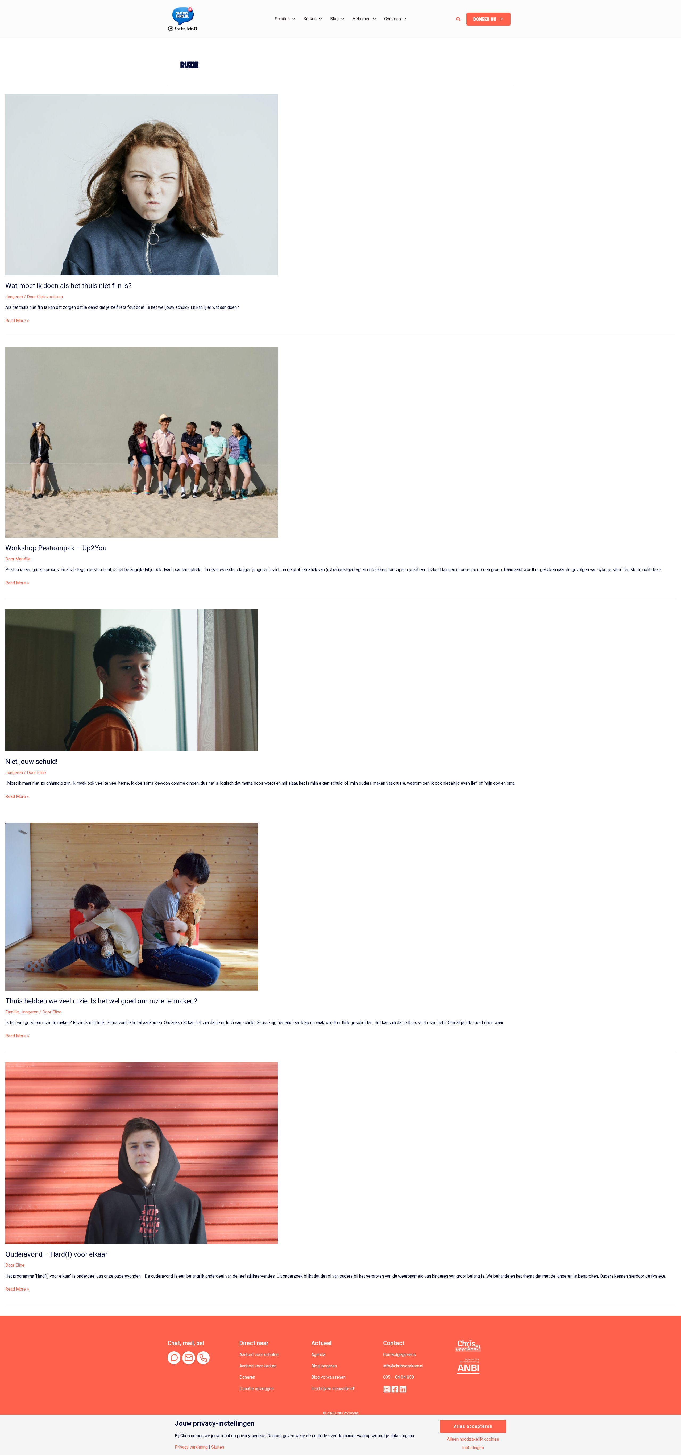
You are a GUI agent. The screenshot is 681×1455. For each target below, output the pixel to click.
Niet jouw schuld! (31, 762)
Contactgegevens (399, 1354)
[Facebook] (395, 1389)
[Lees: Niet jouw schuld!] (131, 679)
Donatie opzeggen (256, 1388)
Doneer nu (484, 19)
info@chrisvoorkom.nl (403, 1366)
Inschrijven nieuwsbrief (332, 1388)
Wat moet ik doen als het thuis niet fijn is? (68, 286)
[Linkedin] (403, 1389)
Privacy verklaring (191, 1447)
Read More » (17, 321)
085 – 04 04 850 (398, 1377)
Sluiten (217, 1447)
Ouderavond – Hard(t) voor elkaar (56, 1254)
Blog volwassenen (328, 1377)
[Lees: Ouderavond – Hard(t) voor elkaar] (141, 1152)
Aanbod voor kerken (257, 1366)
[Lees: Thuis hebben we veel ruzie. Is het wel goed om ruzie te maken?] (131, 906)
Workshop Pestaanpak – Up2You (56, 548)
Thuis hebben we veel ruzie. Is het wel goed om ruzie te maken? (101, 1001)
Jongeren (14, 296)
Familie (12, 1012)
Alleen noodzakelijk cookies (473, 1439)
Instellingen (473, 1448)
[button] (292, 19)
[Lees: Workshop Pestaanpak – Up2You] (141, 441)
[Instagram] (387, 1389)
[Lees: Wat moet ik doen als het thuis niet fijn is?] (141, 184)
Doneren (247, 1377)
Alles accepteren (473, 1426)
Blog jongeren (324, 1366)
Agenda (318, 1354)
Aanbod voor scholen (259, 1354)
